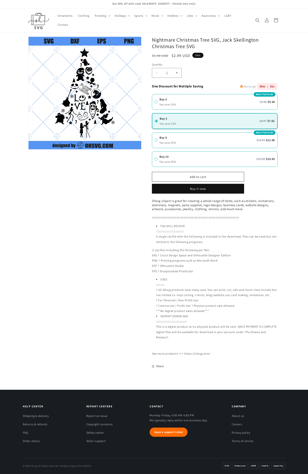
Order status (31, 441)
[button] (102, 15)
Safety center (95, 432)
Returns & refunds (35, 424)
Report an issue (96, 416)
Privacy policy (241, 432)
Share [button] (160, 366)
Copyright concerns (99, 424)
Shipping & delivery (36, 416)
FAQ (25, 432)
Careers (237, 424)
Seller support (96, 441)
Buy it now (198, 187)
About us (238, 416)
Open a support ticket (168, 432)
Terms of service (243, 441)
